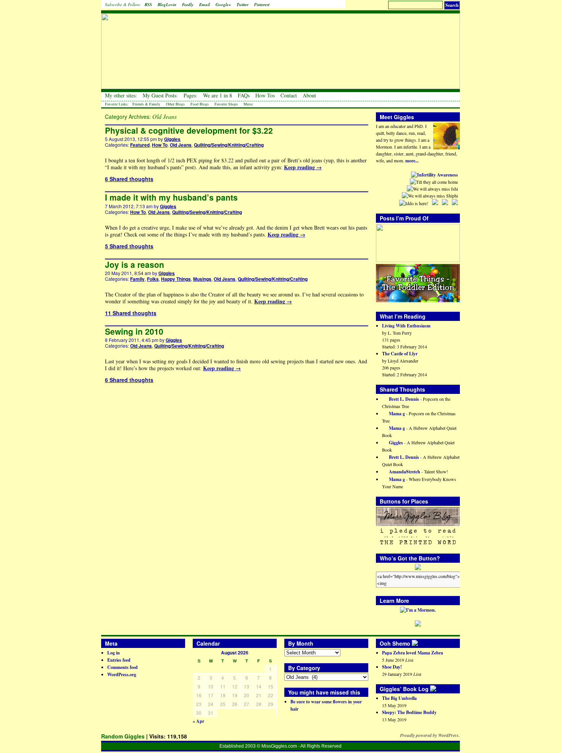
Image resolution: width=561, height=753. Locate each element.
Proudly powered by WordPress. (430, 735)
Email (204, 5)
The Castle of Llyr (400, 353)
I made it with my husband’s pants (171, 197)
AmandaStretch (404, 471)
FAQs (244, 95)
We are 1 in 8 (217, 95)
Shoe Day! (392, 667)
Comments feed (122, 667)
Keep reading (303, 167)
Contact (288, 95)
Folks (153, 278)
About (309, 95)
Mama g (396, 413)
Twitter (242, 5)
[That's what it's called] (420, 643)
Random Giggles (123, 736)
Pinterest (261, 5)
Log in (113, 652)
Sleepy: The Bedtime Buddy (409, 712)
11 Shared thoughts (130, 313)
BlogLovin (167, 5)
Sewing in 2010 (134, 331)
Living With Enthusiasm (406, 325)
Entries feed (119, 660)
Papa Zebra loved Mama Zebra (412, 652)
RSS (148, 5)
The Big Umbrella (399, 698)
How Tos (265, 95)
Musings (202, 278)
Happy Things (176, 278)
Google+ (223, 5)
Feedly (187, 5)
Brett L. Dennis (403, 399)
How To (160, 144)
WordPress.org (121, 674)
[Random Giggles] (280, 46)
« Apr (198, 721)
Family (137, 278)
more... (412, 160)
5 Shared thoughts (129, 246)
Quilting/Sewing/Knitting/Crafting (229, 144)
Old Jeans (181, 144)
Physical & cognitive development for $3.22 (189, 130)
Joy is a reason (134, 264)
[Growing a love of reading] (438, 689)
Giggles (172, 139)
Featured (140, 144)
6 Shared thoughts (129, 179)
